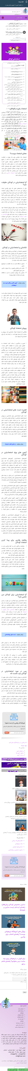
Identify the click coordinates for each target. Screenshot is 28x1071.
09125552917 (13, 1054)
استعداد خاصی (10, 173)
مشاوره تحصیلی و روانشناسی (15, 850)
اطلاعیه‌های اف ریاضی (17, 841)
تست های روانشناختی (10, 635)
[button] (5, 5)
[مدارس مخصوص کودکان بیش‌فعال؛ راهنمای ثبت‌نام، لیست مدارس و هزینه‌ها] (21, 815)
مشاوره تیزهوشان (20, 1017)
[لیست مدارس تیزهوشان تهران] (21, 787)
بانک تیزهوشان (19, 844)
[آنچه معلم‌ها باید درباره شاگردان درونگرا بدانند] (21, 801)
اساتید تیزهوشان (21, 1015)
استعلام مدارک (21, 1009)
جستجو (5, 149)
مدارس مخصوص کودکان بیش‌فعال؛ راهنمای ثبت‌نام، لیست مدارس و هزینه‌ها (13, 907)
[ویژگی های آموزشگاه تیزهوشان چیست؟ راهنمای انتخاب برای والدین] (21, 831)
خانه (25, 24)
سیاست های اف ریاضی (19, 1027)
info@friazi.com (20, 1056)
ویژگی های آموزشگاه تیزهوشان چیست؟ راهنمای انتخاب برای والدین (15, 934)
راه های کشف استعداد (10, 444)
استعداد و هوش (23, 124)
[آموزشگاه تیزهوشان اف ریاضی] (25, 13)
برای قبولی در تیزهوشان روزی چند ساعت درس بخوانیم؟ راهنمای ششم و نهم (13, 961)
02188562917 (21, 1054)
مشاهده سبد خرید (23, 1070)
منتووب (18, 1063)
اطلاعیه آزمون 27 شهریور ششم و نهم (14, 5)
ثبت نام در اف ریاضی (20, 1025)
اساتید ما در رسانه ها (20, 1023)
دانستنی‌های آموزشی (18, 847)
